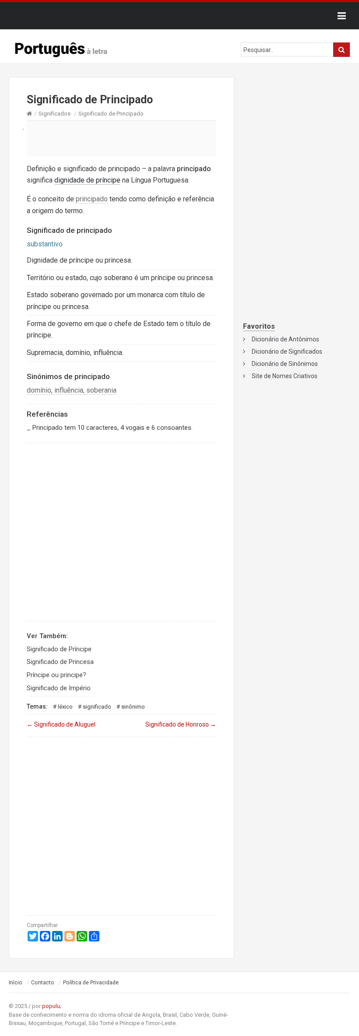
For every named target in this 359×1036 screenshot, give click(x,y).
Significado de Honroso (180, 724)
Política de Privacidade (91, 983)
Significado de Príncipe (59, 649)
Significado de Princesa (60, 662)
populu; (51, 1006)
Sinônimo (133, 706)
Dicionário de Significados (287, 351)
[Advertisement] (121, 138)
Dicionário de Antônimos (285, 339)
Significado (97, 706)
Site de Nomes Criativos (284, 375)
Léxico (65, 706)
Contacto (42, 983)
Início (15, 983)
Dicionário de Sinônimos (285, 363)
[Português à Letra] (61, 47)
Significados (54, 113)
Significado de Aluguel (61, 724)
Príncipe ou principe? (56, 675)
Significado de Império (59, 688)
